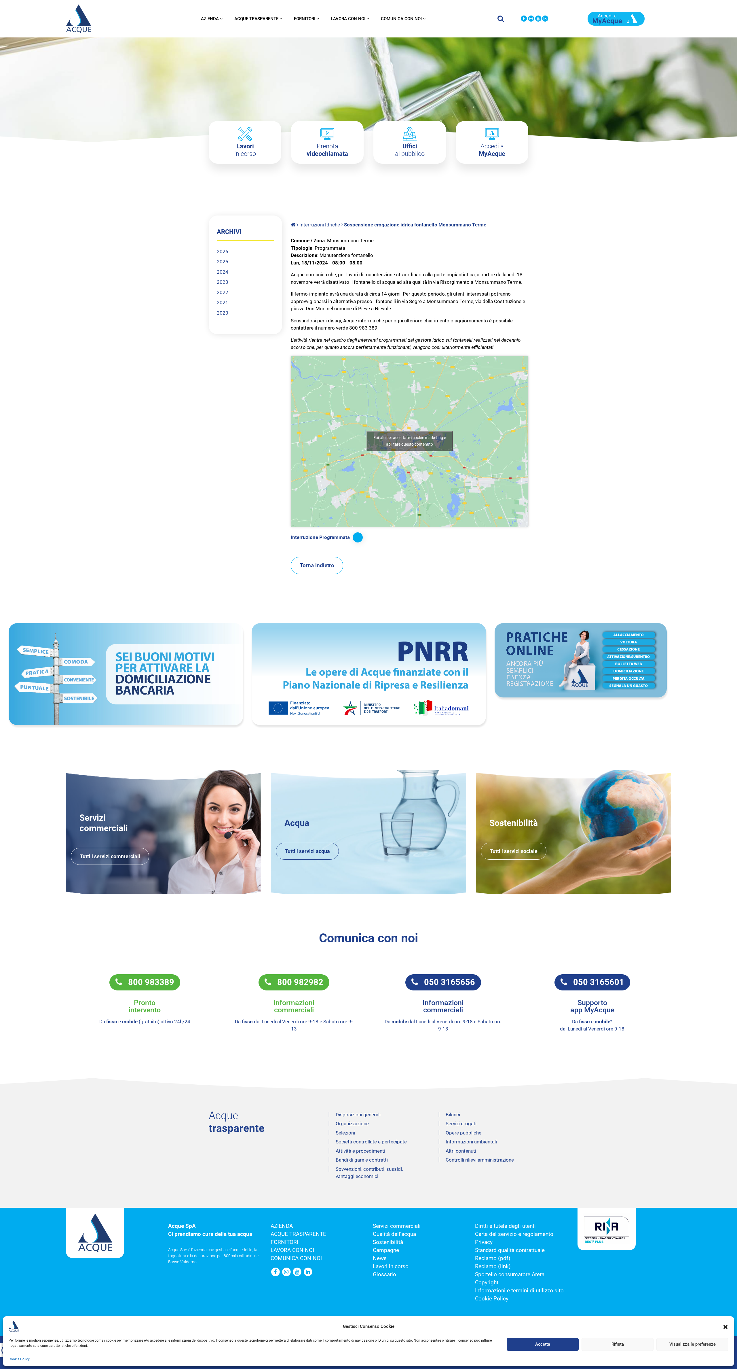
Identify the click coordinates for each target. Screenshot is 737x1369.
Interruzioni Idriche (319, 225)
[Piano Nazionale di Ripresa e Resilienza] (369, 674)
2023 (222, 282)
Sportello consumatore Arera (509, 1274)
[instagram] (531, 18)
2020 (222, 313)
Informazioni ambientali (471, 1142)
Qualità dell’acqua (394, 1234)
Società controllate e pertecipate (371, 1142)
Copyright (486, 1282)
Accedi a (492, 150)
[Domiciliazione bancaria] (126, 674)
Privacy (484, 1242)
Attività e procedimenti (360, 1151)
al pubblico (410, 150)
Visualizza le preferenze (692, 1344)
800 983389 (148, 982)
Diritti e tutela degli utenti (505, 1226)
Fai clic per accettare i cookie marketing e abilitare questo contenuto (409, 441)
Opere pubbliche (463, 1133)
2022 (222, 292)
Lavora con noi (348, 18)
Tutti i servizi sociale (513, 851)
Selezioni (345, 1133)
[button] (725, 1326)
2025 (222, 261)
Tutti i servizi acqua (307, 851)
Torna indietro (317, 565)
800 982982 (297, 982)
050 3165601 (595, 982)
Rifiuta (617, 1344)
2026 (222, 251)
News (380, 1258)
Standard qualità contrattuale (510, 1250)
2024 (222, 272)
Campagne (386, 1250)
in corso (245, 150)
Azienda (210, 18)
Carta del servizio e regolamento (514, 1234)
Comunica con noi (401, 18)
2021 (222, 302)
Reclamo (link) (493, 1266)
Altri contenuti (461, 1151)
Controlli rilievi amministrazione (480, 1160)
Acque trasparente (256, 18)
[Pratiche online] (612, 660)
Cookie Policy (19, 1359)
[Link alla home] (294, 225)
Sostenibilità (388, 1242)
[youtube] (538, 18)
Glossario (384, 1274)
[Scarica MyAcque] (616, 18)
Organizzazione (352, 1123)
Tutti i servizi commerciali (110, 856)
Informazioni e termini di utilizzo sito (519, 1290)
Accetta (542, 1344)
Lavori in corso (391, 1266)
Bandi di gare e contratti (362, 1160)
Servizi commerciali (397, 1226)
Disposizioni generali (358, 1114)
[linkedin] (545, 18)
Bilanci (453, 1114)
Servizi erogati (461, 1123)
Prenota (327, 150)
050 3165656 (446, 982)
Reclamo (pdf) (492, 1258)
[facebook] (523, 18)
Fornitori (304, 18)
